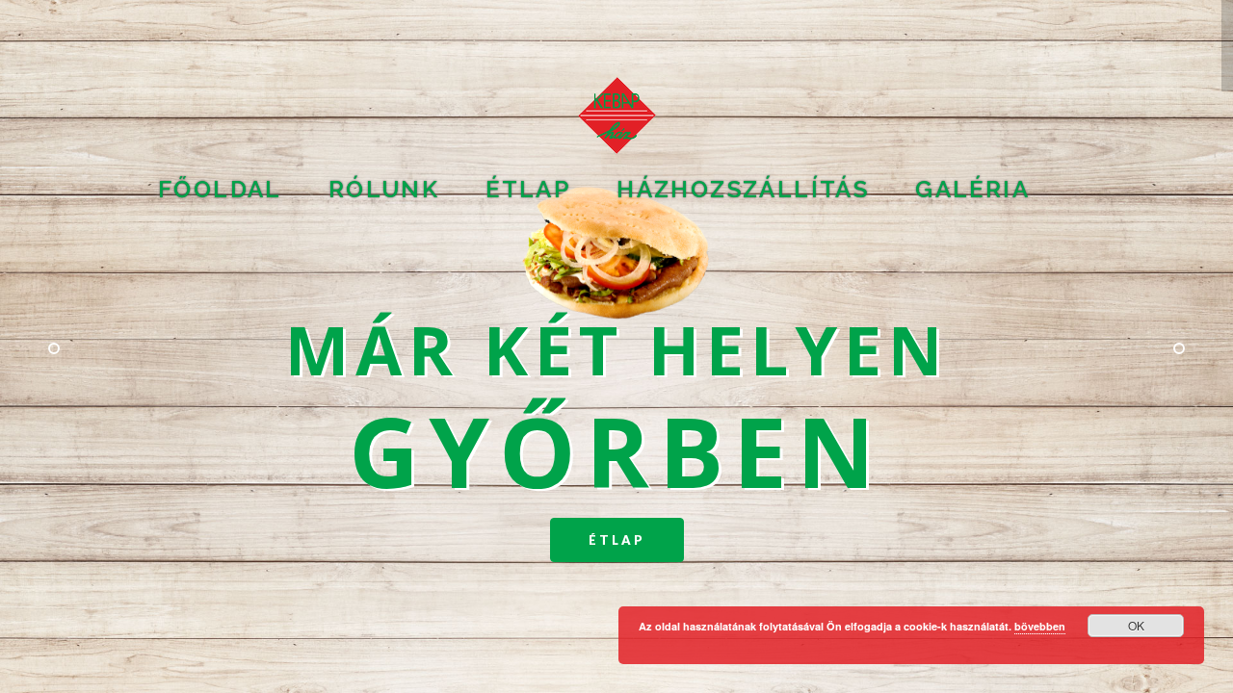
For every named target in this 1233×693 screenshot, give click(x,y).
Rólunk (383, 189)
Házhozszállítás (742, 189)
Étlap (617, 540)
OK (1136, 625)
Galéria (972, 189)
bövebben (1039, 626)
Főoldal (220, 189)
